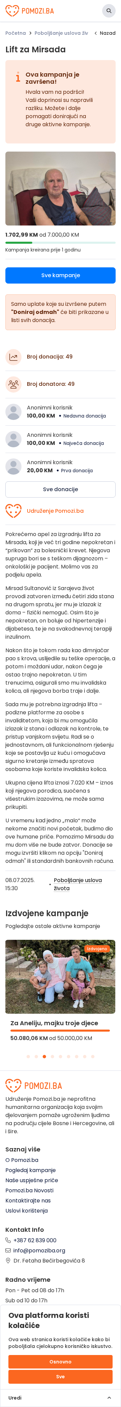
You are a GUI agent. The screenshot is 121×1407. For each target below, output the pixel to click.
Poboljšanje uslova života (66, 33)
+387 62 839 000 (34, 1240)
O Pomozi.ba (21, 1160)
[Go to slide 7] (77, 1056)
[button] (109, 11)
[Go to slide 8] (85, 1056)
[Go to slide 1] (28, 1056)
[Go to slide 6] (69, 1056)
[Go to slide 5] (60, 1056)
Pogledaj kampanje (30, 1170)
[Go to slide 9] (93, 1056)
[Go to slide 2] (36, 1056)
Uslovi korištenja (26, 1211)
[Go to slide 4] (52, 1056)
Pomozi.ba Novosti (29, 1190)
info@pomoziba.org (39, 1250)
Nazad (108, 33)
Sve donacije (60, 489)
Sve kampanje (60, 275)
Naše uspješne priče (31, 1180)
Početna (15, 33)
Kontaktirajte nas (28, 1200)
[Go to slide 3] (44, 1056)
